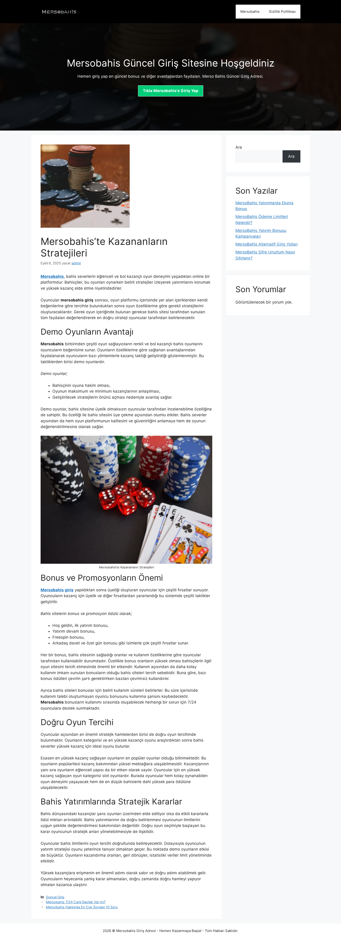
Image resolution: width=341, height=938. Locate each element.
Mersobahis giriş (57, 590)
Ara (238, 147)
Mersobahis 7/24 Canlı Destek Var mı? (75, 902)
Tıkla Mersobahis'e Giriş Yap (170, 90)
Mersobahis (250, 11)
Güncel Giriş (55, 897)
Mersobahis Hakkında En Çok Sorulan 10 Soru (82, 907)
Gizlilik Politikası (282, 11)
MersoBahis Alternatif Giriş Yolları (266, 244)
